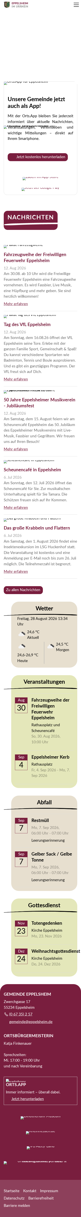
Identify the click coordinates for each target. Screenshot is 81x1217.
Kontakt (29, 1191)
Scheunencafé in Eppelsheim (32, 470)
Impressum (49, 1191)
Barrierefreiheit (41, 1198)
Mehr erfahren (16, 304)
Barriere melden (17, 1206)
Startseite (11, 1191)
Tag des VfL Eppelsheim (27, 324)
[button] (76, 5)
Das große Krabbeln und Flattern (37, 528)
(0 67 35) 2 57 (20, 1014)
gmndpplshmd (30, 1022)
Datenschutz (14, 1198)
